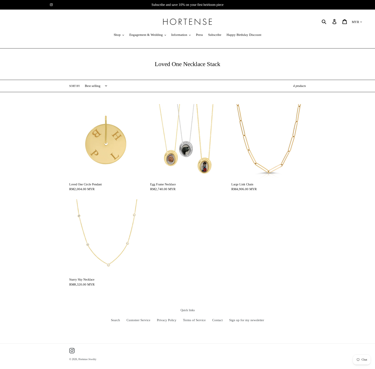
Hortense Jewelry (87, 359)
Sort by (74, 86)
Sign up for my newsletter (246, 320)
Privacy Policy (166, 320)
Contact (217, 320)
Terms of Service (194, 320)
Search (115, 320)
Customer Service (138, 320)
